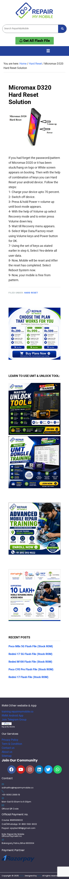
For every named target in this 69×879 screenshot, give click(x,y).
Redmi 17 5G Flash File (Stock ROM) (30, 654)
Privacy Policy (10, 739)
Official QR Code (10, 808)
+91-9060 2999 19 (11, 794)
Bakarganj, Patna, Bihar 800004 (18, 843)
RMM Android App (12, 715)
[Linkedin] (39, 769)
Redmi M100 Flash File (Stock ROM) (30, 661)
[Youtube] (21, 769)
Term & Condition (12, 743)
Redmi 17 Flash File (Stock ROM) (28, 677)
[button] (48, 51)
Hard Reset (31, 293)
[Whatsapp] (57, 769)
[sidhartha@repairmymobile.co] (3, 784)
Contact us (8, 747)
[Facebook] (11, 769)
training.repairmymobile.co (17, 711)
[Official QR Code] (3, 805)
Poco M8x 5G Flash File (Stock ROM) (31, 646)
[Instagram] (30, 769)
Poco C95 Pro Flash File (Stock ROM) (31, 669)
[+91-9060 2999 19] (3, 791)
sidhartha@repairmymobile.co (17, 787)
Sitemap (7, 755)
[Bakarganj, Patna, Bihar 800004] (3, 840)
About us (7, 751)
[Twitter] (48, 769)
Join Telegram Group (14, 719)
